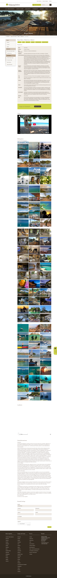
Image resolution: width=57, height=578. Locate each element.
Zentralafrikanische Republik (22, 564)
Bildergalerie (28, 42)
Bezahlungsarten (32, 547)
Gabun (19, 561)
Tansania (7, 540)
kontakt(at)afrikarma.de (45, 542)
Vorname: (19, 508)
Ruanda (7, 557)
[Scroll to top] (55, 576)
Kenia (18, 543)
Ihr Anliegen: (20, 516)
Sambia (7, 545)
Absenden (49, 527)
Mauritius (19, 552)
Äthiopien (19, 562)
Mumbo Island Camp (10, 57)
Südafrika (7, 547)
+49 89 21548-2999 (37, 4)
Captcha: (19, 521)
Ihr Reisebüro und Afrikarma (34, 550)
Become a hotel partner (33, 552)
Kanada (19, 569)
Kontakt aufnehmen (38, 106)
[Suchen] (50, 5)
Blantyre (8, 42)
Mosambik (7, 552)
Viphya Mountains (9, 64)
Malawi (8, 40)
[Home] (7, 9)
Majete (8, 46)
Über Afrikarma (32, 543)
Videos (23, 42)
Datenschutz (31, 540)
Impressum (31, 538)
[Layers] (50, 434)
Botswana (7, 538)
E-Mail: (36, 512)
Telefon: (19, 512)
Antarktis (7, 561)
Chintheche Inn (9, 53)
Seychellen (19, 550)
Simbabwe (7, 543)
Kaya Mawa (9, 55)
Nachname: (37, 508)
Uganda (7, 559)
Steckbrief (19, 42)
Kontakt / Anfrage (45, 42)
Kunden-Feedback (32, 545)
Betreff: (19, 504)
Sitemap (31, 554)
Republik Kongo (8, 550)
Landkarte (32, 42)
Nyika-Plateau (9, 62)
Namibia (19, 538)
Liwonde (8, 44)
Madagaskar (8, 554)
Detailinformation (38, 42)
